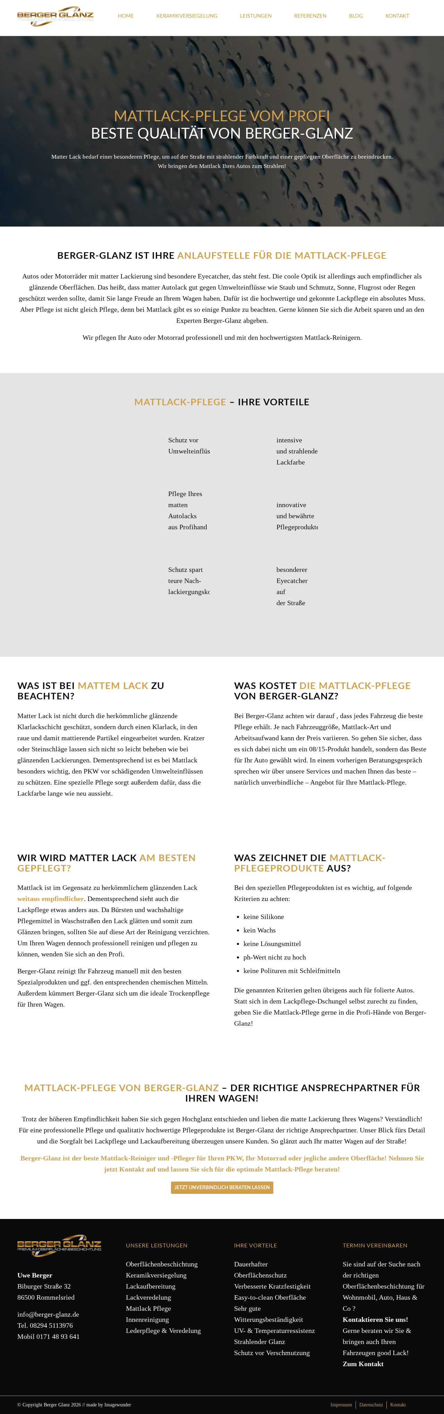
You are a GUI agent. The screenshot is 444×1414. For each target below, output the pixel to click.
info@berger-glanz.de (48, 1314)
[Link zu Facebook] (421, 1404)
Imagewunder (117, 1404)
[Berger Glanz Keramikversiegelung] (55, 21)
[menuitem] (132, 19)
